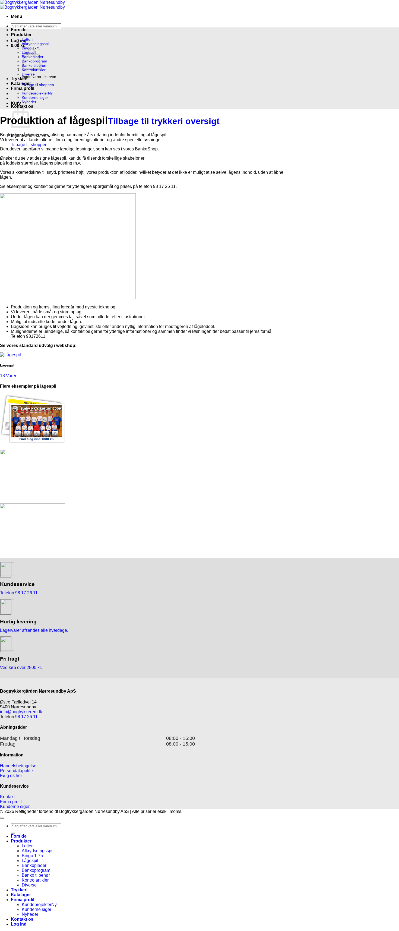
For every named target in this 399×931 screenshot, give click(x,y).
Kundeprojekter (35, 93)
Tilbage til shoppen (38, 85)
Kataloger (21, 83)
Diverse (28, 74)
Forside (19, 29)
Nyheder (29, 102)
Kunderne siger (35, 97)
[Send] (13, 833)
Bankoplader (34, 865)
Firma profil (22, 88)
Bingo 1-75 (32, 855)
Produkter (21, 34)
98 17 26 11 (26, 716)
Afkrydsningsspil (35, 44)
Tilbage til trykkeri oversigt (164, 121)
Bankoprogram (36, 870)
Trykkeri (19, 78)
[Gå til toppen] (2, 818)
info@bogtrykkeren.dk (21, 711)
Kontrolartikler (34, 70)
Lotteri (27, 39)
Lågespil (30, 860)
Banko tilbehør (36, 875)
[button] (16, 16)
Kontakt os (22, 919)
